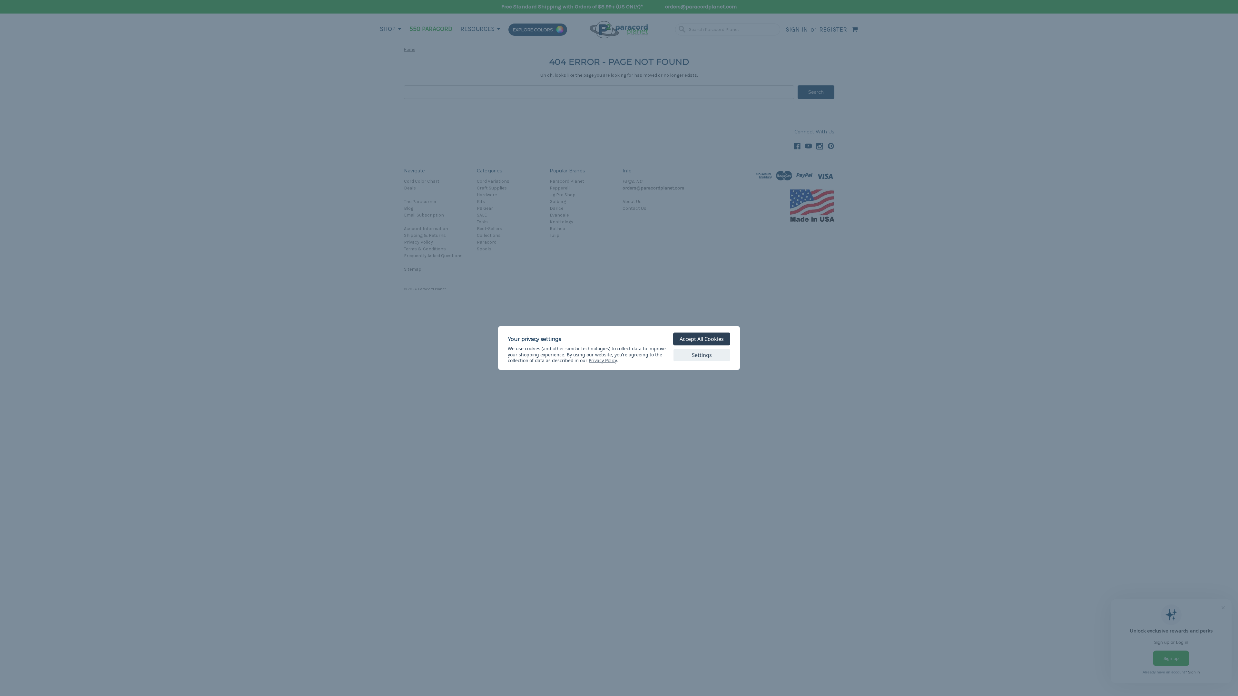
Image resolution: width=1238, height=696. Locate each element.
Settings (702, 355)
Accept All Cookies (702, 339)
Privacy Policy (603, 360)
